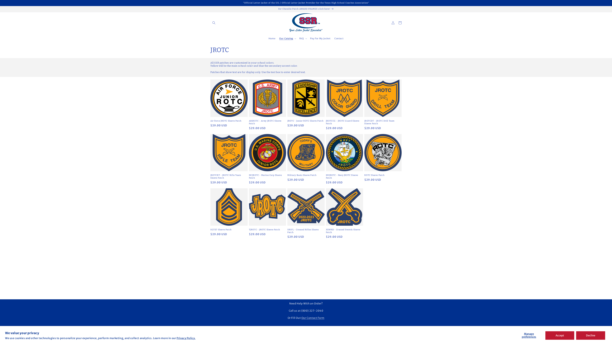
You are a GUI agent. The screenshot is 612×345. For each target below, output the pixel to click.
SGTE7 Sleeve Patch (221, 229)
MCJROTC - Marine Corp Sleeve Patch (265, 176)
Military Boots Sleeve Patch (301, 175)
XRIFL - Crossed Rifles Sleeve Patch (303, 231)
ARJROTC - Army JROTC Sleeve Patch (265, 122)
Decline (590, 335)
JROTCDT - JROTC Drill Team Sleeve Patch (379, 122)
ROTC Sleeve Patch (374, 175)
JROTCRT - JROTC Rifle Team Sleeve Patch (225, 176)
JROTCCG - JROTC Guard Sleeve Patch (342, 122)
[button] (213, 22)
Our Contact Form (312, 317)
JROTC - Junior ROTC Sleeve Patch (305, 121)
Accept (560, 335)
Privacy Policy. (186, 338)
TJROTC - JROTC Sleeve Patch (264, 229)
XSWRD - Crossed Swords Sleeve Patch (343, 231)
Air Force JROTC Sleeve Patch (225, 121)
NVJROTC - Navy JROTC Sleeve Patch (342, 176)
